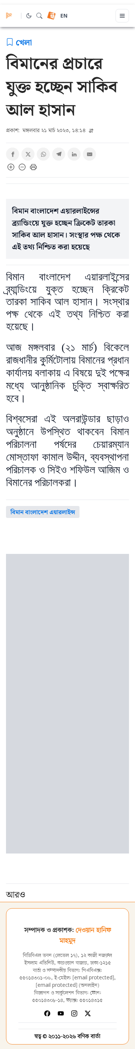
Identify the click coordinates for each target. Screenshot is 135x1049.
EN (64, 16)
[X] (88, 1013)
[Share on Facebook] (12, 154)
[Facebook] (47, 1013)
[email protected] (93, 978)
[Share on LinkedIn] (74, 154)
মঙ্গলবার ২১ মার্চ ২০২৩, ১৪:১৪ (46, 130)
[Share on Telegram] (58, 154)
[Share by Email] (89, 154)
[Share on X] (27, 154)
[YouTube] (61, 1013)
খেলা (24, 42)
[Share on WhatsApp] (43, 154)
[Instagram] (74, 1013)
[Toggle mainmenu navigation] (122, 15)
